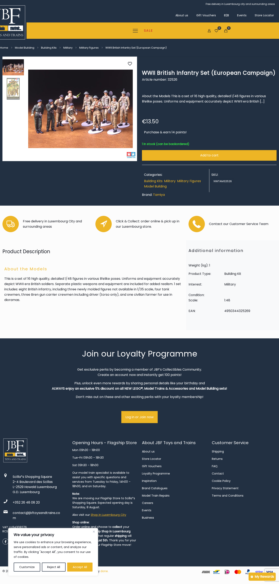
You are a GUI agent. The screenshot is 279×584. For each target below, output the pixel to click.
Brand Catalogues (154, 488)
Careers (147, 503)
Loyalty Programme (156, 473)
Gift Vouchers (152, 466)
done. (104, 571)
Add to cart (209, 155)
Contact (218, 473)
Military (68, 48)
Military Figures (89, 48)
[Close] (93, 531)
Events (146, 510)
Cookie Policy (221, 481)
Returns (217, 459)
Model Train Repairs (156, 496)
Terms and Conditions (227, 496)
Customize (27, 567)
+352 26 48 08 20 (26, 502)
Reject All (53, 567)
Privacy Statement (225, 488)
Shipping (218, 451)
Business (148, 518)
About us (148, 451)
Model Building (24, 48)
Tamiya (159, 194)
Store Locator (151, 459)
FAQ (215, 466)
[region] (53, 552)
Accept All (80, 567)
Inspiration (149, 481)
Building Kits (49, 48)
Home (4, 48)
